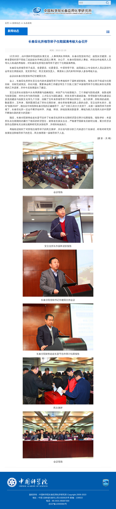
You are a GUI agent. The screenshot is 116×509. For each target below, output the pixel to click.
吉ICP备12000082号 (58, 504)
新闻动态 (16, 23)
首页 (7, 23)
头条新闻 (28, 23)
